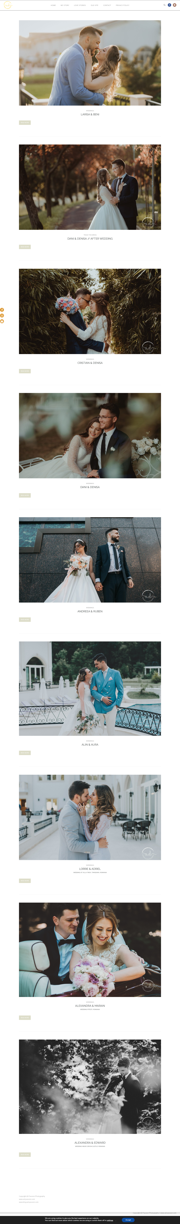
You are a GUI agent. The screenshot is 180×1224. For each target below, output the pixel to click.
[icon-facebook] (170, 5)
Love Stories (80, 5)
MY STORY (65, 5)
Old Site (94, 5)
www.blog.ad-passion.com (28, 1202)
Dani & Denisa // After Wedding (90, 238)
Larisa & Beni (90, 114)
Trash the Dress (90, 235)
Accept (128, 1220)
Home (53, 5)
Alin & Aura (90, 744)
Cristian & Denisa (90, 362)
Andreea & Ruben (90, 611)
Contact (107, 5)
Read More (25, 123)
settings (110, 1220)
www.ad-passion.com (27, 1199)
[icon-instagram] (174, 5)
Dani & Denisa (90, 487)
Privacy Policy (122, 5)
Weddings (90, 111)
